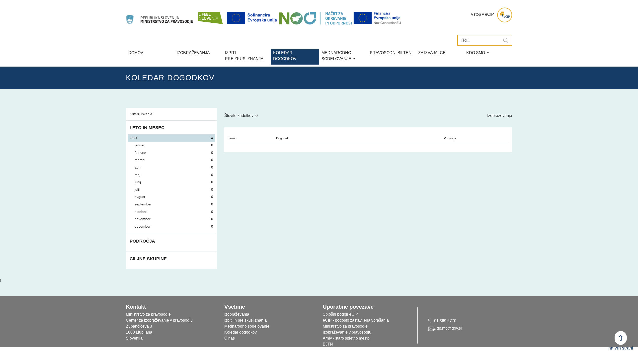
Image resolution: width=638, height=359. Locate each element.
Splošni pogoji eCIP (340, 314)
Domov (135, 53)
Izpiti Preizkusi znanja (244, 56)
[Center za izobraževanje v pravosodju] (160, 15)
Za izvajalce (432, 53)
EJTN (328, 344)
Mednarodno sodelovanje (246, 326)
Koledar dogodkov (240, 332)
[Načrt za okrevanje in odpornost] (315, 18)
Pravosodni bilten (390, 53)
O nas (229, 338)
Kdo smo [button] (476, 53)
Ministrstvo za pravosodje (345, 326)
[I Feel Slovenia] (210, 15)
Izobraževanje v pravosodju (347, 332)
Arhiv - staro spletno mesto (346, 338)
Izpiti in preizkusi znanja (245, 320)
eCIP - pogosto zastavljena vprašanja (356, 320)
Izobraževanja (193, 53)
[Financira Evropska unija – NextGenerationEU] (377, 18)
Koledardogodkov (285, 56)
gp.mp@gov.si (449, 328)
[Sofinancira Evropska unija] (252, 18)
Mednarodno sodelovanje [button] (336, 56)
